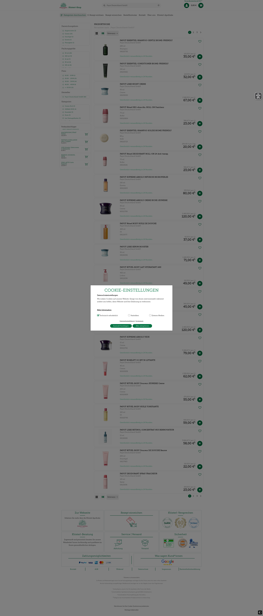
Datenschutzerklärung (127, 321)
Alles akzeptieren (142, 326)
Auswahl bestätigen (121, 326)
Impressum (139, 321)
